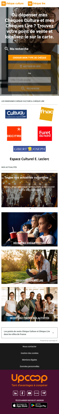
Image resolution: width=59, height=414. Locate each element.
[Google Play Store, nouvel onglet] (38, 405)
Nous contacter (29, 346)
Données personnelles (29, 366)
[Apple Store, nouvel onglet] (20, 405)
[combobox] (29, 80)
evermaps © (53, 341)
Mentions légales (29, 360)
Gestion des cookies (29, 353)
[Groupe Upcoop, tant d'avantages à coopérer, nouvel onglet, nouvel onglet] (29, 380)
